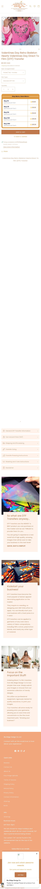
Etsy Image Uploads (11, 776)
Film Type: (4, 77)
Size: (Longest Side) (7, 69)
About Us (7, 771)
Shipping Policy (9, 784)
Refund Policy (9, 788)
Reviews (6, 763)
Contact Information (11, 797)
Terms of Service (10, 780)
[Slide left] (2, 49)
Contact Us (8, 767)
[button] (2, 6)
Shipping (4, 65)
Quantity (4, 85)
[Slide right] (39, 49)
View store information (11, 147)
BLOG (6, 806)
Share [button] (6, 151)
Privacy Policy (9, 793)
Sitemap (7, 801)
